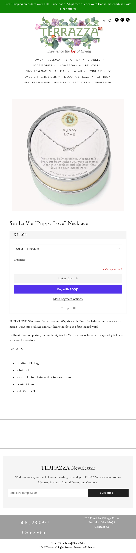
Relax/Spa (92, 65)
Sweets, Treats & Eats (41, 77)
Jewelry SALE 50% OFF (70, 82)
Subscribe (106, 492)
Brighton (73, 60)
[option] (68, 155)
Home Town (69, 65)
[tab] (68, 370)
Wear (78, 71)
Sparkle (94, 60)
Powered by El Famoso (84, 547)
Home (36, 60)
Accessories (42, 65)
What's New (103, 82)
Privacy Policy (78, 543)
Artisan (61, 71)
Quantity (19, 259)
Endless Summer (37, 82)
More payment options (68, 299)
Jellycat (55, 60)
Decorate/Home (77, 77)
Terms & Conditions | (62, 543)
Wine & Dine (98, 71)
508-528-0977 (34, 523)
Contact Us (101, 527)
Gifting (102, 77)
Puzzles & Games (38, 71)
